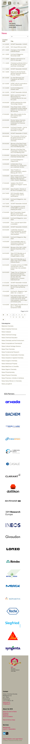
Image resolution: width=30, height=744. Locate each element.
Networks (5, 715)
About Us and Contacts (10, 711)
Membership (6, 727)
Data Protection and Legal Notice (12, 739)
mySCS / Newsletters (9, 729)
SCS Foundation (8, 716)
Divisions (5, 713)
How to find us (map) (9, 720)
